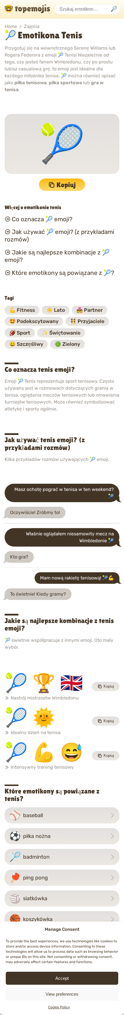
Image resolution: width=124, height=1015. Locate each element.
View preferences (62, 994)
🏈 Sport (19, 333)
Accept (62, 978)
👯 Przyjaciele (87, 321)
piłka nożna (29, 836)
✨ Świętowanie (61, 333)
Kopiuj (66, 185)
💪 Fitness (22, 310)
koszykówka (30, 919)
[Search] (114, 9)
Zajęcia (32, 26)
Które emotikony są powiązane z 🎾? (63, 272)
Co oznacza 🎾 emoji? (42, 218)
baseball (26, 815)
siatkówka (28, 898)
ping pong (28, 877)
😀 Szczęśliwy (26, 344)
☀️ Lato (55, 310)
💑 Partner (89, 310)
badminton (29, 856)
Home (11, 26)
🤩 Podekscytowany (34, 321)
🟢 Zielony (67, 344)
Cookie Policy (59, 1007)
